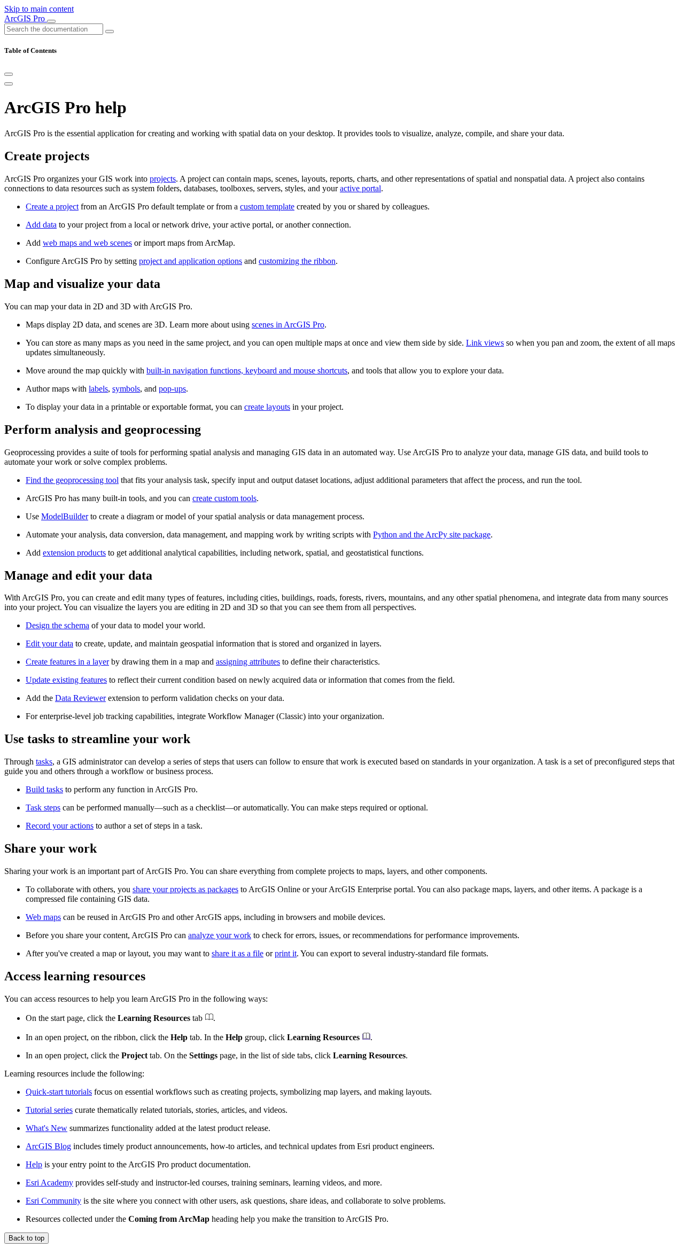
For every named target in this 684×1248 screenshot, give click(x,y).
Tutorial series (49, 1109)
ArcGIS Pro (25, 18)
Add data (41, 224)
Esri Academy (49, 1182)
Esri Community (53, 1200)
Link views (485, 342)
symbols (126, 388)
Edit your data (49, 643)
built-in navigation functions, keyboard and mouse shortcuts (246, 370)
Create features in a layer (67, 661)
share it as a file (237, 953)
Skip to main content (39, 8)
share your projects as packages (185, 889)
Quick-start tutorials (59, 1091)
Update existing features (66, 679)
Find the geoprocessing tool (72, 480)
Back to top (26, 1238)
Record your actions (60, 825)
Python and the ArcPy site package (432, 534)
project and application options (190, 261)
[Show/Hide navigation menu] (51, 21)
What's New (46, 1128)
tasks (44, 761)
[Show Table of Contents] (8, 83)
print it (286, 953)
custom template (267, 206)
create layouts (267, 406)
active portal (360, 188)
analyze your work (219, 935)
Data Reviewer (80, 698)
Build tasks (44, 789)
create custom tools (224, 498)
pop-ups (172, 388)
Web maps (43, 917)
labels (98, 388)
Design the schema (57, 625)
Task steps (43, 807)
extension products (74, 552)
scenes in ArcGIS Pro (288, 324)
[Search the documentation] (109, 31)
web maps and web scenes (87, 242)
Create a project (52, 206)
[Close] (8, 74)
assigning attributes (248, 661)
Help (34, 1164)
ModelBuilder (64, 516)
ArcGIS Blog (48, 1146)
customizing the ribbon (297, 261)
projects (163, 178)
